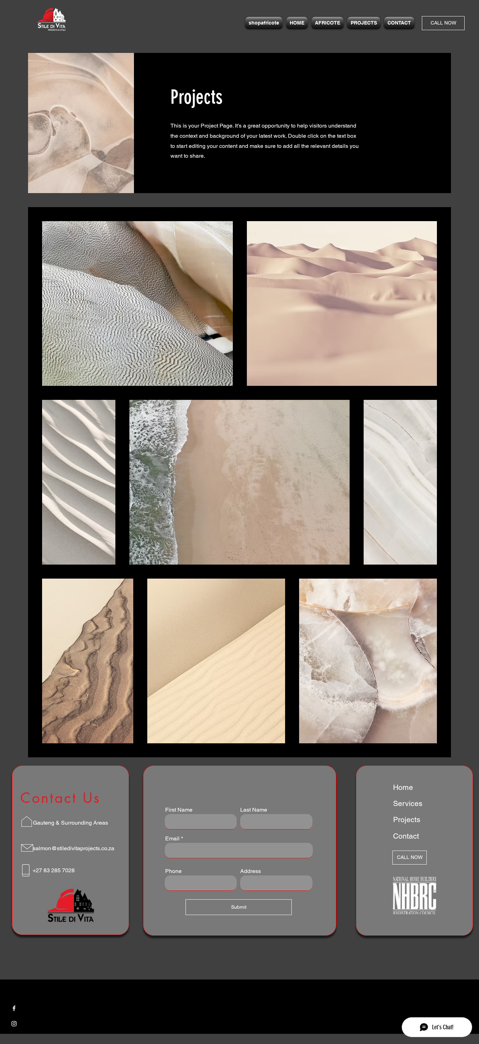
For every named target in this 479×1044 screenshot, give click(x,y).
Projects (406, 819)
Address (250, 871)
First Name (179, 810)
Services (408, 803)
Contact (406, 836)
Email (172, 838)
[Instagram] (14, 1023)
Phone (173, 871)
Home (403, 787)
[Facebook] (14, 1008)
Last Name (253, 810)
